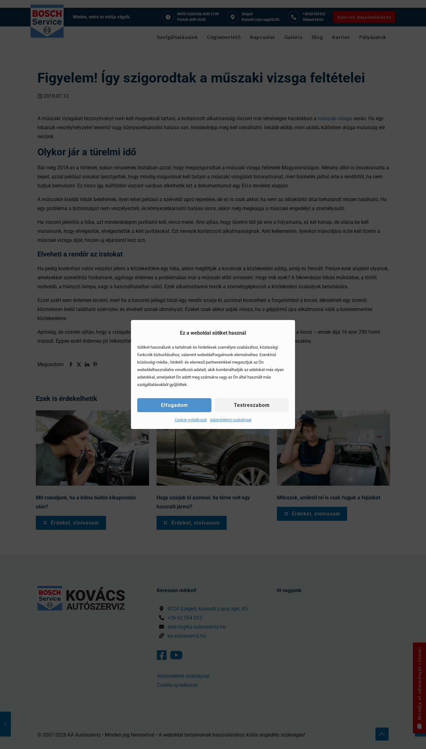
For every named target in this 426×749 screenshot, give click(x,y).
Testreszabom (252, 405)
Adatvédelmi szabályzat (230, 419)
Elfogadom (174, 405)
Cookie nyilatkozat (191, 419)
